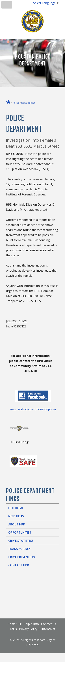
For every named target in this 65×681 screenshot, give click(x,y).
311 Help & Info (28, 624)
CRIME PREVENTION (21, 557)
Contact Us (48, 624)
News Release (28, 102)
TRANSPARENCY (19, 549)
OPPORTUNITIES (19, 533)
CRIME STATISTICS (20, 541)
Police (16, 102)
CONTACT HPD (18, 565)
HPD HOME (15, 508)
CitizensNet (47, 629)
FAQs (13, 629)
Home (11, 624)
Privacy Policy (28, 629)
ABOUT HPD (16, 524)
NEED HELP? (16, 516)
